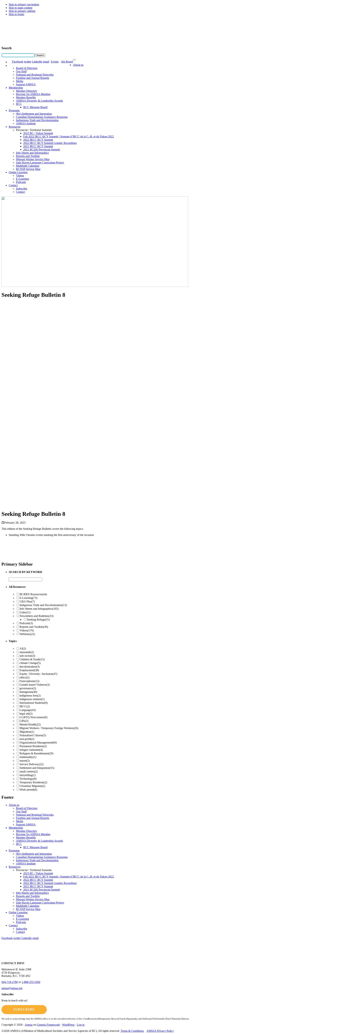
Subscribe (21, 188)
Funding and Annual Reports (32, 77)
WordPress (68, 1024)
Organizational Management (38, 742)
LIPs (24, 720)
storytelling (28, 775)
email (46, 61)
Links (25, 612)
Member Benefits (26, 97)
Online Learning (18, 172)
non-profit (27, 738)
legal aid (26, 713)
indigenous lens (30, 695)
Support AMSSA (26, 84)
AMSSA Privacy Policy (160, 1030)
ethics (24, 677)
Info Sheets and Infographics (32, 152)
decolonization (30, 666)
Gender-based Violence (35, 684)
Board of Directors (26, 68)
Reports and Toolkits (28, 156)
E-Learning (22, 178)
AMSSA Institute (26, 123)
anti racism (27, 655)
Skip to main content (20, 7)
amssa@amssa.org (11, 988)
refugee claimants (31, 749)
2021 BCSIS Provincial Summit (41, 149)
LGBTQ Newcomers (33, 717)
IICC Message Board (35, 107)
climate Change (30, 662)
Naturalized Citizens (33, 735)
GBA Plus (27, 601)
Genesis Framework (48, 1024)
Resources (14, 126)
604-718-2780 (9, 982)
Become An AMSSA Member (33, 94)
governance (28, 688)
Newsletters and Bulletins (36, 615)
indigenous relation (32, 699)
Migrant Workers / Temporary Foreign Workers (49, 728)
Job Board (67, 61)
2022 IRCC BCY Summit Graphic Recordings (50, 143)
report (25, 760)
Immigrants (28, 691)
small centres (29, 771)
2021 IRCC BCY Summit (38, 146)
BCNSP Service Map (28, 169)
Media (19, 81)
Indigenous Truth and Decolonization (37, 120)
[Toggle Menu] (74, 59)
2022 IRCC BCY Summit (38, 139)
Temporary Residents (33, 782)
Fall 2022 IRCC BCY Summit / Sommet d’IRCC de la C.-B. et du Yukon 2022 (68, 136)
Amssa (28, 1024)
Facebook (17, 61)
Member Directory (26, 90)
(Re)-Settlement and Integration (34, 113)
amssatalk (27, 652)
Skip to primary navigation (24, 4)
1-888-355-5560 (31, 982)
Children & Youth (32, 659)
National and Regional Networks (35, 74)
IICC (19, 103)
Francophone (29, 681)
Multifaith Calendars (27, 165)
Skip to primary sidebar (22, 10)
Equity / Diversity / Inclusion (38, 673)
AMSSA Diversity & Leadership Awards (39, 100)
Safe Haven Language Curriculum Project (40, 162)
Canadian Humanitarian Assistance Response (42, 116)
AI (23, 648)
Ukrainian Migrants (32, 785)
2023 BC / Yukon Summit (38, 133)
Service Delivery (32, 764)
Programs (14, 110)
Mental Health (30, 724)
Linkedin (37, 61)
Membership (16, 87)
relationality (28, 757)
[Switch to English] (10, 61)
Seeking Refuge (38, 619)
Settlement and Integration (37, 767)
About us (78, 64)
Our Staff (21, 71)
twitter (27, 61)
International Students (34, 702)
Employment (29, 670)
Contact (13, 185)
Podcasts (21, 182)
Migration (27, 731)
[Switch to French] (10, 65)
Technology (28, 778)
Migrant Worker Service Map (32, 159)
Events (55, 61)
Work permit (28, 789)
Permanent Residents (33, 746)
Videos (20, 175)
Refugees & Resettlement (36, 753)
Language (28, 710)
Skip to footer (16, 14)
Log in (80, 1024)
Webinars (27, 634)
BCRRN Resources (33, 594)
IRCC (25, 706)
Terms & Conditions (132, 1030)
